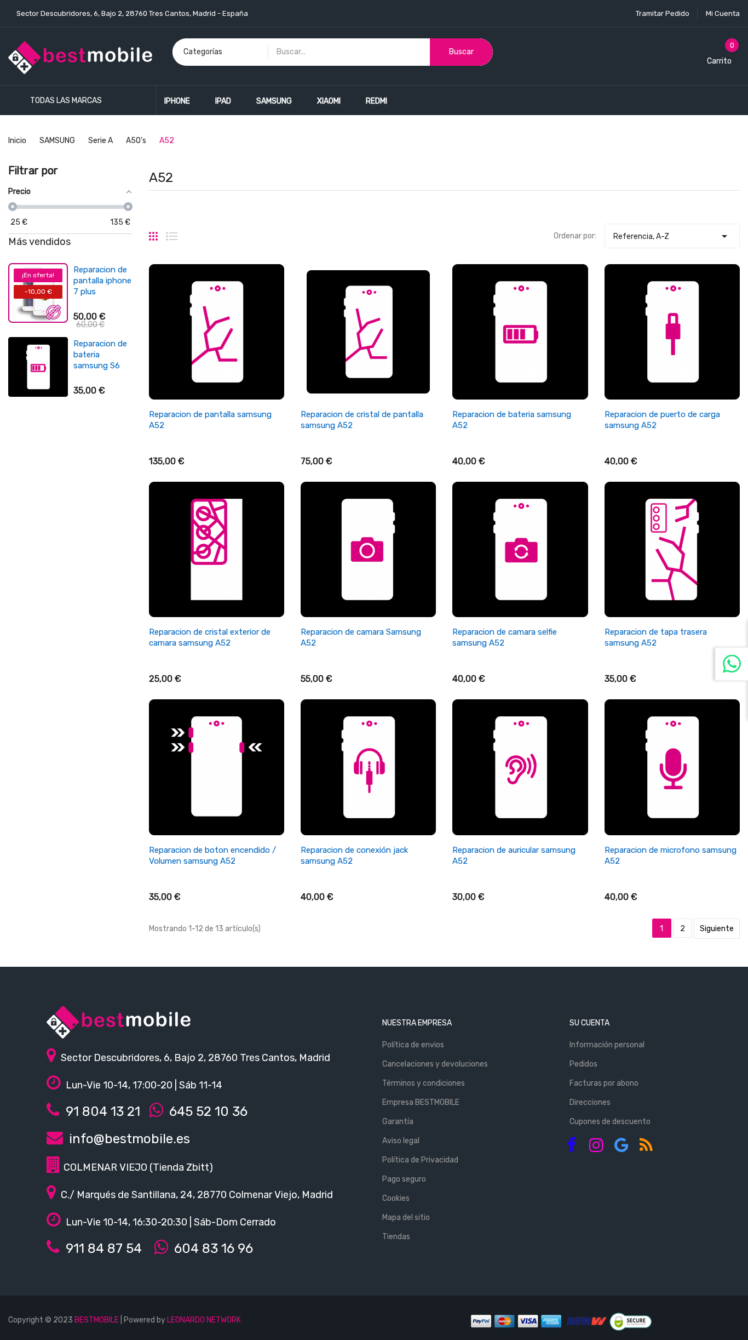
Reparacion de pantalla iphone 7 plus (102, 280)
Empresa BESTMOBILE (420, 1102)
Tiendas (396, 1236)
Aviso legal (400, 1140)
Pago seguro (404, 1179)
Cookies (396, 1198)
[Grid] (153, 232)
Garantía (397, 1121)
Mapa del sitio (406, 1217)
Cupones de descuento (610, 1121)
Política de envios (413, 1045)
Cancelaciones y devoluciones (435, 1064)
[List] (171, 232)
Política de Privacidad (420, 1160)
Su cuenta (589, 1023)
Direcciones (590, 1102)
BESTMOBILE (96, 1320)
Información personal (607, 1045)
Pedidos (583, 1064)
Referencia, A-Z (672, 236)
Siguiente (717, 928)
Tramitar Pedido (662, 13)
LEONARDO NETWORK (204, 1320)
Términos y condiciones (423, 1083)
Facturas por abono (603, 1083)
